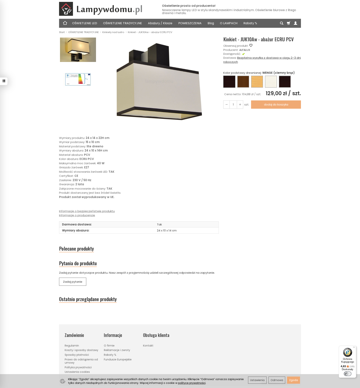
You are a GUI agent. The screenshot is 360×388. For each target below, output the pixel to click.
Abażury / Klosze (160, 23)
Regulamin (72, 345)
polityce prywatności (192, 383)
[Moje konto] (295, 23)
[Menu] (354, 348)
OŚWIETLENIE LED (84, 23)
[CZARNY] (285, 82)
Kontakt (148, 345)
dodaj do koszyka (276, 104)
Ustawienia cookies (77, 372)
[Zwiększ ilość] (226, 104)
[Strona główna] (106, 9)
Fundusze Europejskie (118, 359)
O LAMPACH (228, 23)
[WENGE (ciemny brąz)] (229, 82)
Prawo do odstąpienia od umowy (81, 361)
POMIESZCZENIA (190, 23)
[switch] (347, 373)
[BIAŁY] (271, 82)
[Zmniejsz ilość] (240, 104)
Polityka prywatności (78, 367)
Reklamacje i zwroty (117, 350)
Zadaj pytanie (72, 282)
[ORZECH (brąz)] (243, 82)
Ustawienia (257, 380)
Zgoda (293, 380)
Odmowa (277, 380)
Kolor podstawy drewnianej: (259, 73)
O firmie (109, 345)
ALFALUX (244, 50)
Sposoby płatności (77, 355)
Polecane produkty (76, 248)
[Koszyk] (288, 23)
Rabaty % (250, 23)
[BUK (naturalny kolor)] (257, 82)
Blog (211, 23)
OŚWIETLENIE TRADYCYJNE (122, 23)
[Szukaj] (281, 23)
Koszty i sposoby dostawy (81, 350)
